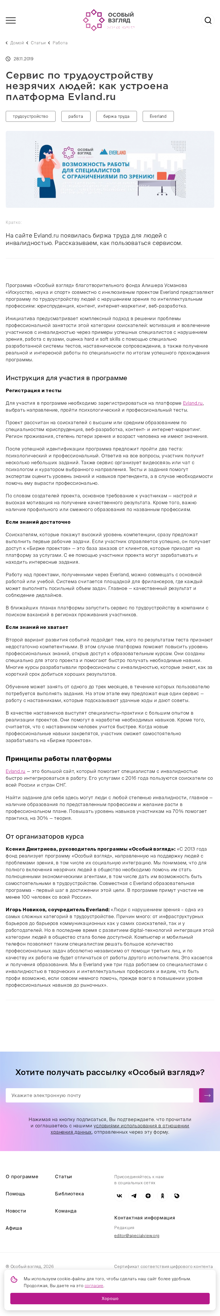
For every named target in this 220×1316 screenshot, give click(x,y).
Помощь (15, 1193)
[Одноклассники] (162, 1196)
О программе (22, 1176)
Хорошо (110, 1298)
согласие (94, 1285)
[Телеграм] (134, 1196)
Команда (66, 1210)
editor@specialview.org (137, 1235)
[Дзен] (148, 1196)
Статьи (38, 43)
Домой (17, 43)
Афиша (14, 1228)
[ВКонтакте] (119, 1196)
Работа (60, 43)
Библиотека (69, 1193)
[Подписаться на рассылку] (206, 1095)
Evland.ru (193, 403)
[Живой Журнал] (177, 1196)
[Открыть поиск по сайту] (208, 20)
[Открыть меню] (11, 20)
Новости (16, 1210)
